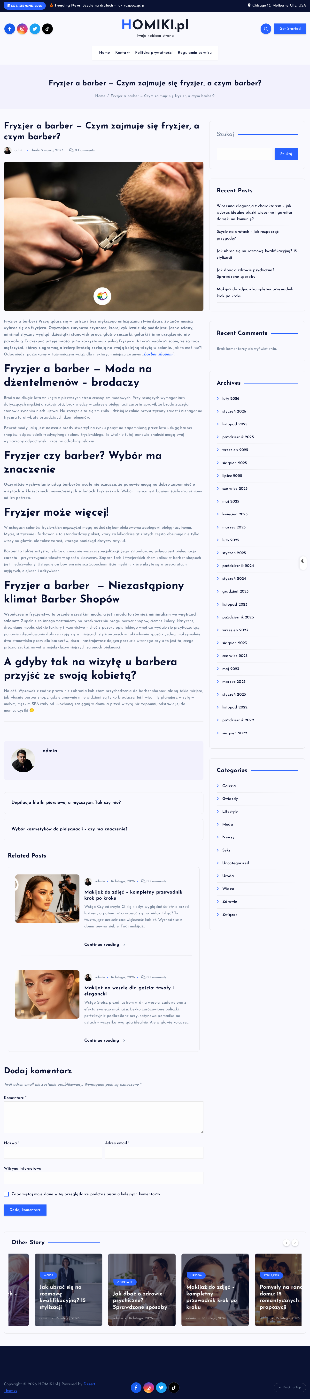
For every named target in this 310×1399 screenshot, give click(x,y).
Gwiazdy (230, 799)
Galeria (229, 786)
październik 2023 (238, 617)
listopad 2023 (234, 605)
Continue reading (102, 945)
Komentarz (15, 1098)
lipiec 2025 (232, 476)
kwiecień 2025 (235, 514)
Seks (226, 850)
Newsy (228, 837)
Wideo (228, 889)
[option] (45, 1290)
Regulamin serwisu (195, 53)
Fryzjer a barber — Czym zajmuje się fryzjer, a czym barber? (163, 96)
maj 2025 (230, 502)
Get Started (290, 29)
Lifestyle (230, 812)
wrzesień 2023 (235, 630)
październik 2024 (238, 566)
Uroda (35, 150)
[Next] (295, 1242)
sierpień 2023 (234, 643)
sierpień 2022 (234, 733)
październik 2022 (238, 720)
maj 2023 (230, 669)
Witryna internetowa (22, 1169)
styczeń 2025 (234, 553)
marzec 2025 (234, 527)
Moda (227, 825)
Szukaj (225, 134)
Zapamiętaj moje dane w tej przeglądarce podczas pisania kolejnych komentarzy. (86, 1194)
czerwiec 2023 (235, 656)
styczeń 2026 (234, 412)
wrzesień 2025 (235, 450)
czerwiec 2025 (235, 489)
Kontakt (122, 53)
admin (19, 150)
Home (104, 53)
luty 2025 (230, 540)
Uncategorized (235, 863)
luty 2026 (230, 399)
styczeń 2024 (234, 579)
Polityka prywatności (153, 53)
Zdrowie (229, 902)
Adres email (117, 1143)
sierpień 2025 (234, 463)
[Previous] (286, 1242)
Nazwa (11, 1143)
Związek (229, 915)
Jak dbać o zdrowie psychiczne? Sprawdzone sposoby (117, 1300)
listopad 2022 (235, 707)
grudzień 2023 (235, 592)
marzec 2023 (234, 682)
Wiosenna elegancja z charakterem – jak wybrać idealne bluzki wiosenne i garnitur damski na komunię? (255, 212)
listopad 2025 (234, 424)
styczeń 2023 (234, 695)
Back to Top (292, 1387)
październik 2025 (238, 437)
